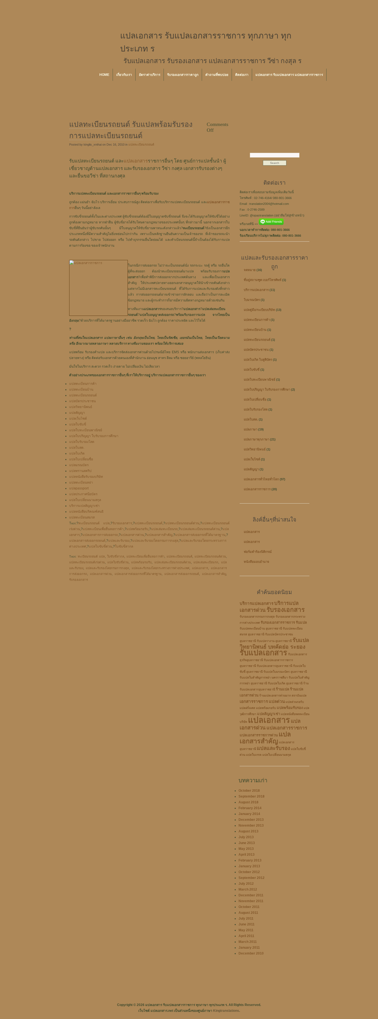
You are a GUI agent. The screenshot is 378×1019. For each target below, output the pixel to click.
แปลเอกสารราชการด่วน (259, 735)
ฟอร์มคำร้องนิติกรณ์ (258, 551)
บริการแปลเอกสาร (256, 289)
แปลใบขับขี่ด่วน (100, 546)
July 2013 (246, 837)
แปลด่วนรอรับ (295, 701)
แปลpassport (79, 488)
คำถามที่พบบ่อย (216, 75)
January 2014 (249, 814)
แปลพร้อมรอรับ (137, 529)
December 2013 (251, 820)
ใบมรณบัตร (252, 299)
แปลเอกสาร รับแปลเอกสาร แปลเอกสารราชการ (289, 75)
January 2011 (249, 948)
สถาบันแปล (299, 695)
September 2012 (252, 878)
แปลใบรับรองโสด (81, 442)
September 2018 (252, 796)
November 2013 (251, 825)
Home (104, 75)
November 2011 (251, 901)
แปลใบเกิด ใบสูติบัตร (258, 359)
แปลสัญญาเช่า (268, 714)
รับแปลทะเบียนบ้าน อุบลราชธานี (261, 628)
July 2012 (246, 884)
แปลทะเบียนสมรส (82, 517)
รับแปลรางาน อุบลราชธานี (274, 641)
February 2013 (250, 860)
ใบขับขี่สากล (124, 546)
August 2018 (248, 802)
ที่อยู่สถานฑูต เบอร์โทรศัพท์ (262, 280)
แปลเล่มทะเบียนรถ (164, 529)
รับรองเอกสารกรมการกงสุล (257, 616)
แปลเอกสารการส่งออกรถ (100, 535)
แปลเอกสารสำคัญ (159, 535)
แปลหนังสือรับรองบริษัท (86, 477)
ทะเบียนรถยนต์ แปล (94, 523)
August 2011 (248, 913)
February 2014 (250, 808)
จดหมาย (250, 270)
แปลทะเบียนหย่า (81, 482)
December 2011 (251, 895)
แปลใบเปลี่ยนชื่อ (81, 459)
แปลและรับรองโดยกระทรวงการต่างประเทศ (160, 568)
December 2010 (251, 953)
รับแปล (301, 622)
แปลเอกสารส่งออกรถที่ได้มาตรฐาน (200, 535)
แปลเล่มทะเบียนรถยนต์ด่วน (200, 529)
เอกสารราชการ (254, 701)
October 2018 (249, 791)
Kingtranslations (226, 1011)
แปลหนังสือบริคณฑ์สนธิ (86, 512)
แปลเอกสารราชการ (257, 489)
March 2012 (248, 889)
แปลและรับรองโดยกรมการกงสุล (155, 541)
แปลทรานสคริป (80, 471)
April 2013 (247, 855)
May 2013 (246, 849)
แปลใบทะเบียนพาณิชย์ (85, 430)
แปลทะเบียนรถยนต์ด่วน (182, 523)
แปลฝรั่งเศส (247, 708)
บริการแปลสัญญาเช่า (84, 506)
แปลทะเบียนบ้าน (81, 389)
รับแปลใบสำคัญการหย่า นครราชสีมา (264, 677)
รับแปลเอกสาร (263, 652)
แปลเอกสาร (136, 161)
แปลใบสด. (76, 448)
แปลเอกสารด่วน (132, 535)
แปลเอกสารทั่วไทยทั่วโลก (261, 479)
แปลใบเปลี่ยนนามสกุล (85, 500)
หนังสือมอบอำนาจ (256, 561)
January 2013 (249, 866)
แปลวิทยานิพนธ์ (80, 407)
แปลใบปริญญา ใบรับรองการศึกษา (93, 436)
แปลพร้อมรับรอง (290, 708)
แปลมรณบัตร (79, 465)
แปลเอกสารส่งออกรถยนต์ (87, 541)
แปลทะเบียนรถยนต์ (141, 144)
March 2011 (248, 942)
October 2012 (249, 872)
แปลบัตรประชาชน (82, 401)
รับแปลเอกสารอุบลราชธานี (274, 665)
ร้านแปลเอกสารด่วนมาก (275, 695)
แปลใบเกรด (254, 754)
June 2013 (247, 843)
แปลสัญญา (77, 413)
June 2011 (247, 924)
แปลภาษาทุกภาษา (256, 439)
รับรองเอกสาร (122, 523)
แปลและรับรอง (119, 541)
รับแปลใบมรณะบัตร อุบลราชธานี (285, 671)
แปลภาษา (250, 429)
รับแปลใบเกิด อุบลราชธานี (285, 683)
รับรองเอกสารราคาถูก (182, 75)
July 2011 (246, 918)
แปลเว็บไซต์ (78, 419)
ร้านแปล (282, 689)
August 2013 (248, 831)
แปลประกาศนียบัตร (83, 494)
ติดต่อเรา (241, 75)
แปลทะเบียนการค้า (83, 384)
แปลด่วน (277, 701)
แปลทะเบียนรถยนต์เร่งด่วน (87, 562)
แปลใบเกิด (77, 453)
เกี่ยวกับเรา (124, 75)
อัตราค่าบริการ (149, 75)
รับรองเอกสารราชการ (278, 622)
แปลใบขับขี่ (77, 424)
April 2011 (246, 936)
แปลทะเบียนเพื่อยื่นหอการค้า (103, 529)
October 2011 (249, 907)
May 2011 (246, 930)
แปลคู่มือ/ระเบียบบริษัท (259, 309)
